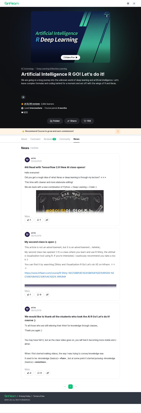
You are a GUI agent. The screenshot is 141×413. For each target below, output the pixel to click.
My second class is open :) (40, 241)
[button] (70, 37)
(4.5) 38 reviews (32, 104)
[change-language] (128, 3)
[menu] (134, 3)
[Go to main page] (10, 396)
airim (26, 112)
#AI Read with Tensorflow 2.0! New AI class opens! (55, 167)
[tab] (24, 139)
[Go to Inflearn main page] (11, 3)
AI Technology (27, 69)
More (27, 216)
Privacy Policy (24, 396)
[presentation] (70, 57)
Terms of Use (38, 396)
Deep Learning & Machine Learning (52, 69)
